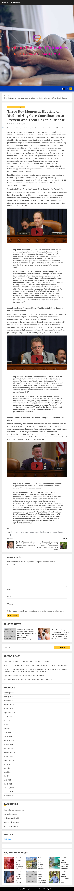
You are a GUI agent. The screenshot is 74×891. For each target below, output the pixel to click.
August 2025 (8, 716)
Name (9, 590)
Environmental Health (11, 818)
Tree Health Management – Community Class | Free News (66, 881)
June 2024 (7, 772)
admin (10, 124)
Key (42, 532)
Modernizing (47, 532)
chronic (18, 532)
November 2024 (9, 752)
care (13, 532)
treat (9, 535)
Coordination (24, 532)
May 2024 (7, 776)
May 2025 (7, 728)
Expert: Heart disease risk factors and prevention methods (24, 676)
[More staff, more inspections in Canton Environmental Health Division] (31, 877)
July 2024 (7, 768)
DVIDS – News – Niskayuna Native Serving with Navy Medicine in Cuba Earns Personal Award (36, 665)
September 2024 (9, 760)
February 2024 (9, 788)
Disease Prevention (10, 814)
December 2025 (9, 701)
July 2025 (7, 720)
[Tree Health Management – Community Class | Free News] (54, 877)
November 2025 (9, 705)
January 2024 (8, 792)
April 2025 (7, 732)
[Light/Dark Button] (63, 89)
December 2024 (9, 748)
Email (9, 597)
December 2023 (9, 796)
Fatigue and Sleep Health (12, 822)
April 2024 (7, 780)
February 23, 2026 (24, 640)
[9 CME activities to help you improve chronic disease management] (44, 634)
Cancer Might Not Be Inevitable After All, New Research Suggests (26, 661)
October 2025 (8, 709)
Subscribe (70, 88)
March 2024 (8, 784)
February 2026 (9, 693)
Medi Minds (7, 839)
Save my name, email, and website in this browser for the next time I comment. (36, 611)
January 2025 (8, 744)
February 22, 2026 (58, 639)
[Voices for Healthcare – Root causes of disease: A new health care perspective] (10, 634)
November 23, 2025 (20, 124)
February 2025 (9, 740)
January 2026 (8, 697)
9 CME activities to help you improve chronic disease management (60, 634)
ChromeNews (43, 889)
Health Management (11, 826)
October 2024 (8, 756)
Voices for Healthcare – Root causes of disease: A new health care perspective (26, 635)
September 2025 (9, 713)
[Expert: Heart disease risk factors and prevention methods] (9, 877)
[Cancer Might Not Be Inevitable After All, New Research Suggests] (9, 863)
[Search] (67, 89)
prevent (61, 532)
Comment (11, 565)
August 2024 (8, 764)
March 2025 (8, 736)
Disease (32, 532)
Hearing (37, 532)
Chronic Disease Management (16, 107)
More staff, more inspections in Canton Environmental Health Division (28, 679)
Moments (55, 532)
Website (10, 604)
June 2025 (7, 724)
